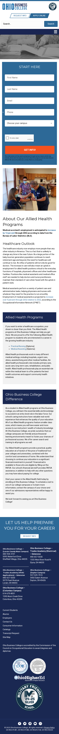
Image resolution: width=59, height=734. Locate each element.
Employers (7, 618)
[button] (51, 24)
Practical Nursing (18, 346)
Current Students (10, 610)
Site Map (6, 637)
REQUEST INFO (29, 536)
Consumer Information (13, 626)
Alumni (6, 614)
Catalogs (6, 629)
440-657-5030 (36, 557)
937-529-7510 (36, 575)
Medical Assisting (18, 349)
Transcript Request (11, 633)
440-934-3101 (9, 554)
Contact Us (7, 622)
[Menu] (55, 32)
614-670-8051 (9, 593)
